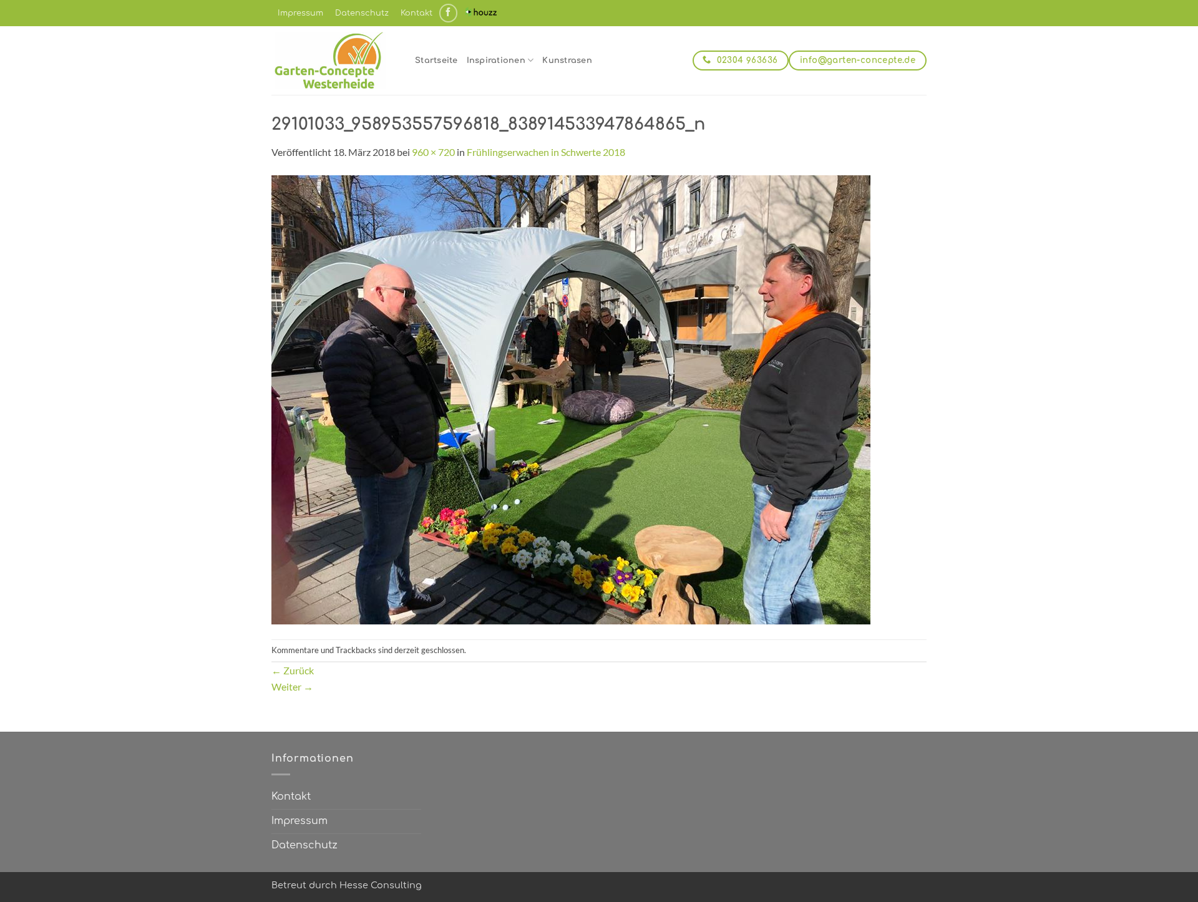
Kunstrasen (567, 60)
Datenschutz (362, 13)
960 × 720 (433, 152)
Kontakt (416, 13)
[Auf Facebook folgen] (448, 13)
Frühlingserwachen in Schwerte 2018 (546, 152)
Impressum (300, 13)
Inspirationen (496, 60)
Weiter (292, 686)
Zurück (292, 670)
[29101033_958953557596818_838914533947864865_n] (570, 398)
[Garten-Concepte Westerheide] (333, 60)
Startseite (436, 60)
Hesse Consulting (380, 885)
